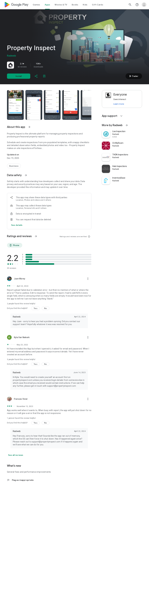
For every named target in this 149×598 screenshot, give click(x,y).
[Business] (14, 166)
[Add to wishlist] (44, 76)
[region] (47, 65)
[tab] (36, 4)
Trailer (133, 76)
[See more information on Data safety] (25, 175)
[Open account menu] (144, 4)
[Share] (36, 76)
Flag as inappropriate (20, 480)
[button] (15, 105)
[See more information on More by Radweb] (126, 125)
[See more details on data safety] (17, 225)
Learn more (118, 104)
